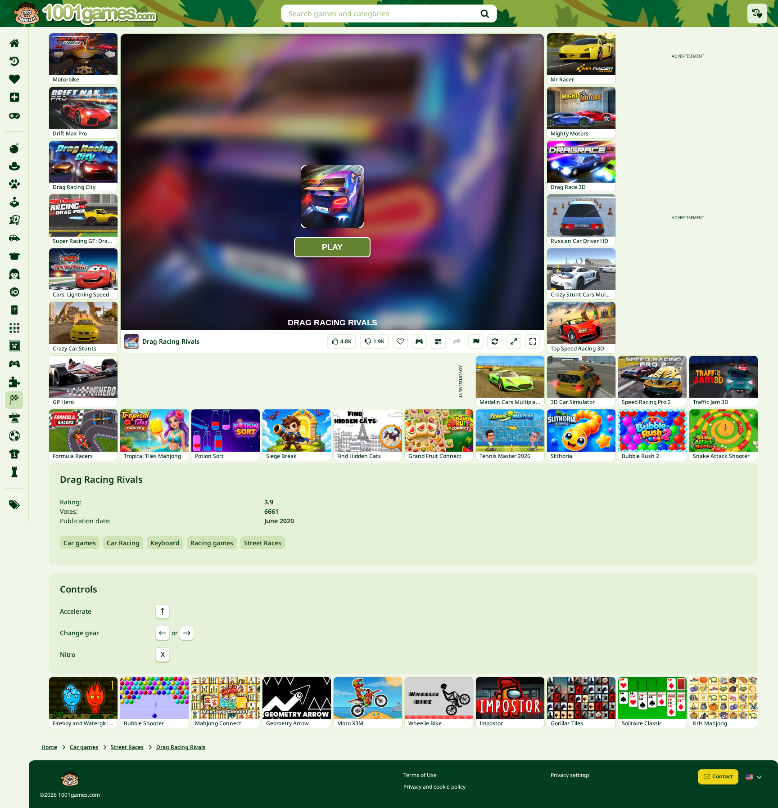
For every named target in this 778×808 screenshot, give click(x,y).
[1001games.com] (84, 13)
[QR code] (438, 341)
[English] (754, 777)
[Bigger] (513, 341)
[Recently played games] (757, 13)
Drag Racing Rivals (180, 747)
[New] (14, 97)
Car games (79, 543)
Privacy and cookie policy (434, 786)
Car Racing (123, 543)
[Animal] (14, 184)
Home (49, 747)
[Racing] (14, 400)
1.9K (375, 339)
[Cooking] (14, 256)
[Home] (14, 43)
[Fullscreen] (532, 341)
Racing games (211, 543)
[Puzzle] (14, 382)
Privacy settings (570, 775)
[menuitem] (14, 43)
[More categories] (14, 505)
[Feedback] (476, 341)
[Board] (14, 220)
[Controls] (419, 341)
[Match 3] (14, 328)
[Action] (14, 148)
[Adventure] (14, 166)
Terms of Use (420, 775)
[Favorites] (14, 79)
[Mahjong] (14, 310)
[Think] (14, 472)
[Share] (457, 341)
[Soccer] (14, 436)
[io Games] (14, 292)
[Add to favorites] (400, 341)
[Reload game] (494, 341)
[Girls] (14, 274)
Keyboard (165, 543)
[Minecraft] (14, 346)
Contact (722, 776)
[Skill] (14, 418)
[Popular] (14, 115)
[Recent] (14, 61)
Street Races (262, 543)
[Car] (14, 238)
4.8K (344, 339)
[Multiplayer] (14, 364)
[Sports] (14, 454)
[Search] (485, 13)
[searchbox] (389, 13)
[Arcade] (14, 202)
